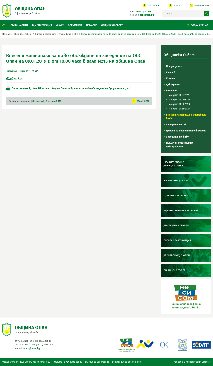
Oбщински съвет (112, 25)
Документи (75, 25)
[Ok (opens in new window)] (164, 344)
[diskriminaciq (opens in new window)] (182, 344)
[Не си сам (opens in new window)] (126, 344)
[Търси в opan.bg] (206, 13)
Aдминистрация (42, 25)
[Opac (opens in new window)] (145, 344)
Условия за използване (97, 362)
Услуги (60, 25)
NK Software (204, 362)
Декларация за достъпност (126, 362)
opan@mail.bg (31, 348)
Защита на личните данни (68, 362)
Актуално (91, 25)
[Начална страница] (5, 25)
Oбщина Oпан (19, 25)
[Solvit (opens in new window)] (201, 344)
